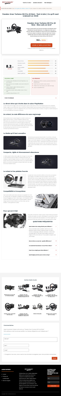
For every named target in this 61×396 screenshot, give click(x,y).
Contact (4, 374)
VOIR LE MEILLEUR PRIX (41, 45)
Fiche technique (9, 98)
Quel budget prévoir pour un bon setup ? (39, 254)
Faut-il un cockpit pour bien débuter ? (38, 250)
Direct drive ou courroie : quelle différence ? (40, 241)
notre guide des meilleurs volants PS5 (22, 8)
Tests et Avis (27, 2)
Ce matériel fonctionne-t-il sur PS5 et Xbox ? (40, 245)
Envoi (54, 358)
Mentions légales (6, 380)
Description (3, 55)
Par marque (48, 2)
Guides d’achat (37, 2)
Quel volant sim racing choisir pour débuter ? (40, 226)
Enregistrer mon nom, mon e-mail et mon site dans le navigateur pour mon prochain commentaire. (30, 354)
